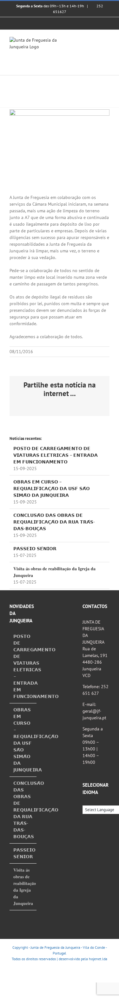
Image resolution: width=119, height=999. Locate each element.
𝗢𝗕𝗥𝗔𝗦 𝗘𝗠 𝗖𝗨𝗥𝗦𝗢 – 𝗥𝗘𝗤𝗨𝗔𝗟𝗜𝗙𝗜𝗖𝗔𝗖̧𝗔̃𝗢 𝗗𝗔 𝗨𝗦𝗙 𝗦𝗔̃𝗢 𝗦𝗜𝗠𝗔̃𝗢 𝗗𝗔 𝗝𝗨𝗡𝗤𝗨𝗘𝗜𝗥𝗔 (51, 488)
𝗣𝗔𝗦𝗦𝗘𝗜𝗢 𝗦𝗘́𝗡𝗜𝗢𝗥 (34, 548)
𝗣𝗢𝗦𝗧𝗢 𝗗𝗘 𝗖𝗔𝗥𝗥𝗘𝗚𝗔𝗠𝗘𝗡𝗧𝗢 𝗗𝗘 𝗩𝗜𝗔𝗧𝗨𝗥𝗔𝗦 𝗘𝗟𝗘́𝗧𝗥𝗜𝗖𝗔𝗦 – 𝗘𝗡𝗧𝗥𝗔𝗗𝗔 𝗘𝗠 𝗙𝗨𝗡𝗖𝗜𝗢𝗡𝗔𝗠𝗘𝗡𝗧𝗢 (55, 455)
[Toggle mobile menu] (106, 40)
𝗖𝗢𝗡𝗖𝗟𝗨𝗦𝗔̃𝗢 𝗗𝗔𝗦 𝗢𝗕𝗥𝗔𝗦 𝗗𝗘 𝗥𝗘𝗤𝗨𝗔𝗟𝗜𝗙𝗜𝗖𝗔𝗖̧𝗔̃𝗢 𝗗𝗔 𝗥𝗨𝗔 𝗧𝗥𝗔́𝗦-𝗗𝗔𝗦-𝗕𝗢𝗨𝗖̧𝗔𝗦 (54, 521)
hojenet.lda (98, 958)
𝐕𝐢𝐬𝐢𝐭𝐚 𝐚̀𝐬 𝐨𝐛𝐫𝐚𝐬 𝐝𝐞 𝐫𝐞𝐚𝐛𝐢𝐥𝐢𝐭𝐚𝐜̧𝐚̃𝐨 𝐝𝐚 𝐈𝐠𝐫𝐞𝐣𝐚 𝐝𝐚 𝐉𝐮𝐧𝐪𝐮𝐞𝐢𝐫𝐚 (23, 886)
